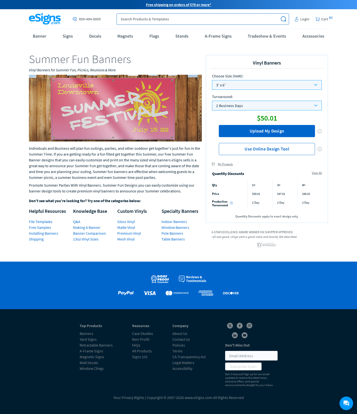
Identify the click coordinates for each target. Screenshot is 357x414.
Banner (39, 36)
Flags (154, 36)
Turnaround (222, 96)
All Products (142, 350)
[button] (283, 19)
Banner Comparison (89, 233)
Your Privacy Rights (128, 397)
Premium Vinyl (129, 233)
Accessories (313, 36)
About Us (179, 333)
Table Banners (173, 239)
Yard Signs (88, 339)
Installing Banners (43, 233)
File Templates (40, 221)
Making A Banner (87, 227)
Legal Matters (183, 362)
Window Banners (175, 227)
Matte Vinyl (126, 227)
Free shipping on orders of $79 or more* (178, 4)
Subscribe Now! (243, 366)
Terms (177, 350)
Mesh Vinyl (126, 239)
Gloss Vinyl (126, 221)
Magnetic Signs (92, 356)
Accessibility (182, 368)
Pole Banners (172, 233)
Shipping (36, 239)
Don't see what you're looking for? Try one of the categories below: (85, 200)
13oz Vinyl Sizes (86, 239)
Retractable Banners (96, 345)
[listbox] (267, 85)
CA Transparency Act (189, 356)
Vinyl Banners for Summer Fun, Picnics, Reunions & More (72, 69)
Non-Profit (140, 339)
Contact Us (181, 339)
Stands (181, 36)
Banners (86, 333)
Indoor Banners (174, 221)
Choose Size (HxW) (227, 76)
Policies (178, 345)
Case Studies (142, 333)
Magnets (125, 36)
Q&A (76, 221)
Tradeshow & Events (267, 36)
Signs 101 (140, 356)
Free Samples (40, 227)
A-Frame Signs (218, 36)
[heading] (115, 59)
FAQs (136, 345)
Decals (95, 36)
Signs (68, 36)
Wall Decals (89, 362)
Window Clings (92, 368)
